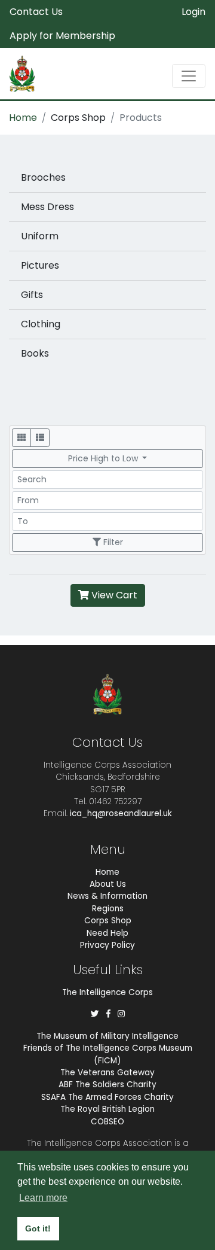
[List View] (40, 437)
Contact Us (36, 12)
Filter (112, 542)
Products (140, 117)
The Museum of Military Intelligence (107, 1036)
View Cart (113, 595)
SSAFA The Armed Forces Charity (107, 1097)
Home (23, 117)
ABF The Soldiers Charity (107, 1084)
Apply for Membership (62, 35)
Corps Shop (78, 117)
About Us (108, 884)
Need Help (107, 933)
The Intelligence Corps (107, 992)
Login (193, 12)
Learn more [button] (43, 1198)
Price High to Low (104, 458)
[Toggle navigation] (188, 76)
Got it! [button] (38, 1228)
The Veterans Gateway (107, 1072)
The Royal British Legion (107, 1109)
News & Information (107, 896)
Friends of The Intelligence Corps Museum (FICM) (107, 1054)
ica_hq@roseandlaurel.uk (121, 813)
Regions (108, 908)
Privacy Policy (107, 945)
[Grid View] (21, 437)
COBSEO (107, 1121)
